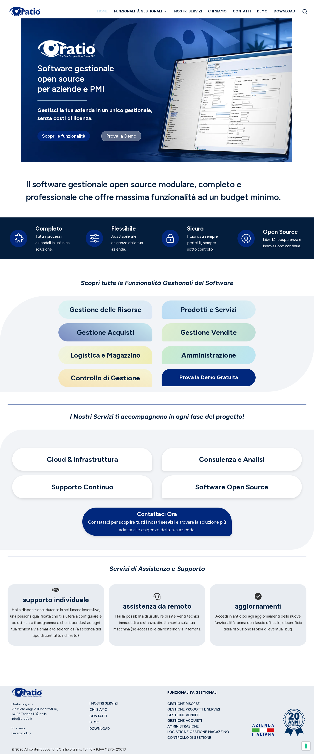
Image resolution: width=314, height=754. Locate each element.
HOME (102, 11)
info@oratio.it (21, 719)
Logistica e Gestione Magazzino (198, 732)
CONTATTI (242, 11)
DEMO (262, 11)
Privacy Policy (21, 733)
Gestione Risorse (183, 704)
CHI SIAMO (217, 11)
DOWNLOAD (284, 11)
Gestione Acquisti (184, 721)
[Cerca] (305, 11)
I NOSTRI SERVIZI (187, 11)
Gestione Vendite (183, 715)
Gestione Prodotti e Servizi (193, 709)
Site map (18, 728)
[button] (63, 136)
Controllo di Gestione (189, 738)
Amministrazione (183, 726)
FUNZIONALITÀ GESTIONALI (138, 11)
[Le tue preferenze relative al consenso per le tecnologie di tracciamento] (306, 746)
